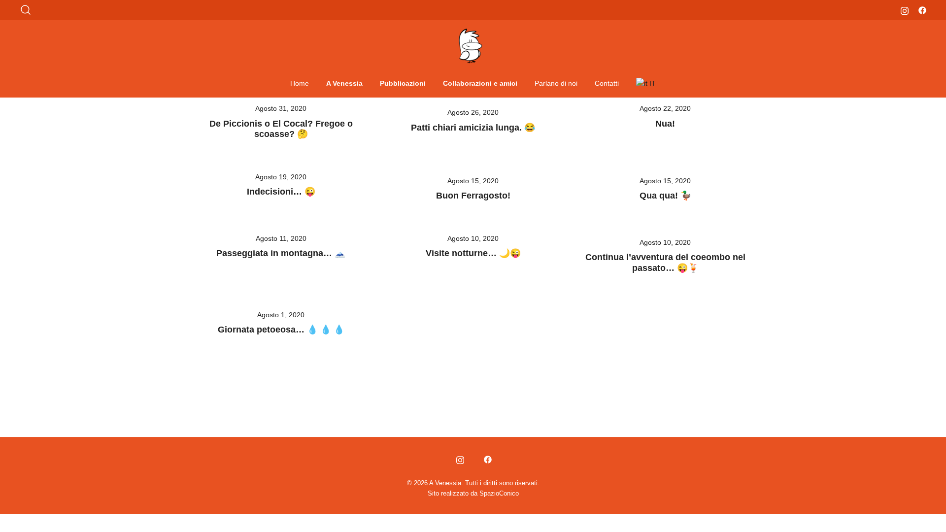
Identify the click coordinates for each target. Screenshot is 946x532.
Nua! (665, 124)
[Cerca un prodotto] (26, 10)
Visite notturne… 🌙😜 (473, 253)
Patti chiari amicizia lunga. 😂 (473, 128)
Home (299, 83)
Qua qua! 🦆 (665, 195)
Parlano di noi (556, 83)
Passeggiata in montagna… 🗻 (280, 253)
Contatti (607, 83)
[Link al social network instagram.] (905, 9)
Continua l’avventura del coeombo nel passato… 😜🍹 (665, 262)
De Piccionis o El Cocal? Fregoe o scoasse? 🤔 (281, 129)
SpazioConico (499, 493)
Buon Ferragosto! (473, 195)
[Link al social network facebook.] (922, 9)
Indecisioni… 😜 (281, 192)
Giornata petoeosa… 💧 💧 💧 (281, 329)
